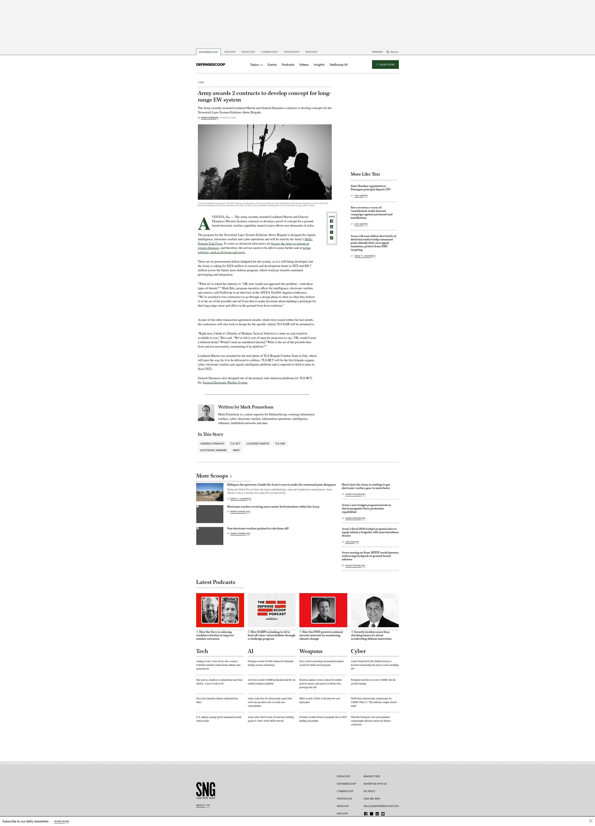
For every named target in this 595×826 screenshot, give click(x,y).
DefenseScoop (208, 51)
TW (371, 813)
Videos (304, 64)
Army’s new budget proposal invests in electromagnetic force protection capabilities (366, 508)
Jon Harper (361, 195)
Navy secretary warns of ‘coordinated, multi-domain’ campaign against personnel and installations (371, 213)
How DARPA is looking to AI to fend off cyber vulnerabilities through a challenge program (271, 635)
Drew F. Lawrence (365, 255)
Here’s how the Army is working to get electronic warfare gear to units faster (366, 486)
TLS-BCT (235, 443)
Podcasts (288, 64)
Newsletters (372, 776)
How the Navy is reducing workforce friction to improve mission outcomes (215, 635)
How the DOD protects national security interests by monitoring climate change (321, 635)
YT (382, 813)
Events (272, 64)
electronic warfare (213, 450)
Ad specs (369, 791)
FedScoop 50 (339, 64)
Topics (254, 64)
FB (365, 813)
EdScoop (311, 51)
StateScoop (291, 51)
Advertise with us (375, 783)
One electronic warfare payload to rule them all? (258, 528)
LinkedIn (377, 813)
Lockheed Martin (258, 443)
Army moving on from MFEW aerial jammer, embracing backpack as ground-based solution (370, 556)
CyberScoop (269, 51)
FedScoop (248, 51)
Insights (319, 64)
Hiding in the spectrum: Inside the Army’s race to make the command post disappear (281, 485)
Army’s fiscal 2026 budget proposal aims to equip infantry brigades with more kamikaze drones (370, 532)
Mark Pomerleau (209, 117)
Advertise (377, 51)
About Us (203, 805)
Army (236, 450)
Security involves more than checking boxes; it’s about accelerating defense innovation (371, 635)
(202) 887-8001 (372, 798)
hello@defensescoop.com (381, 806)
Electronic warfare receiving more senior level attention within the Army (273, 507)
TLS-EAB (280, 443)
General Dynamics (212, 443)
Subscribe (387, 64)
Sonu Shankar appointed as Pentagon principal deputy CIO (371, 187)
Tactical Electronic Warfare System (225, 382)
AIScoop (229, 51)
